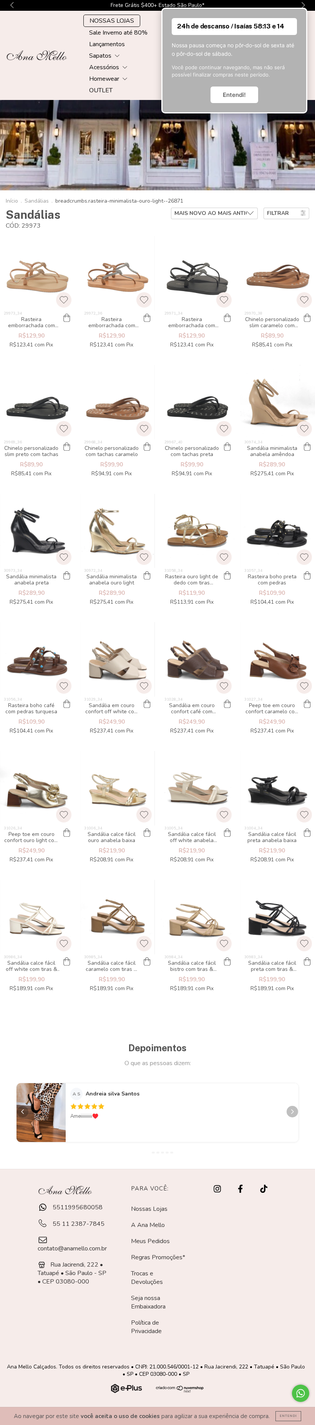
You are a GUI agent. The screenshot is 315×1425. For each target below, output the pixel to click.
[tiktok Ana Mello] (264, 1189)
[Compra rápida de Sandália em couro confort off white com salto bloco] (147, 704)
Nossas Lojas (149, 1209)
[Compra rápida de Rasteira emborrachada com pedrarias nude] (67, 318)
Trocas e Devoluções (147, 1277)
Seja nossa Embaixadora (148, 1302)
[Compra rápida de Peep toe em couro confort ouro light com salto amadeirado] (67, 833)
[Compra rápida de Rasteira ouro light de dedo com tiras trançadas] (227, 575)
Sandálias (37, 201)
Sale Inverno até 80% (118, 32)
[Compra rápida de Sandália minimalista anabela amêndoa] (307, 447)
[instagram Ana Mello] (218, 1189)
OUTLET (101, 90)
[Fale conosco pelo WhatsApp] (300, 1393)
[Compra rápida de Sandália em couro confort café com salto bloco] (227, 704)
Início (12, 201)
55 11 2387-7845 (77, 1224)
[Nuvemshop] (127, 1391)
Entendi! (234, 94)
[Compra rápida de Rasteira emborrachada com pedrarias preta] (227, 318)
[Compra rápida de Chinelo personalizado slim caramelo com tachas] (307, 318)
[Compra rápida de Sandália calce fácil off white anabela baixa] (227, 833)
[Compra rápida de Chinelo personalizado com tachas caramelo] (147, 447)
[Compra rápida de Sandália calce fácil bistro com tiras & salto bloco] (227, 962)
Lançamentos (107, 44)
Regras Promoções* (158, 1257)
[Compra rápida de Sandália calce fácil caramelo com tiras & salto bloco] (147, 962)
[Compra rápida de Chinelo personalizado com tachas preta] (227, 447)
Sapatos (101, 56)
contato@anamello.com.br (72, 1248)
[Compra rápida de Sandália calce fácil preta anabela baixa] (307, 833)
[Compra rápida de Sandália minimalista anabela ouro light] (147, 575)
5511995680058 (77, 1207)
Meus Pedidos (150, 1241)
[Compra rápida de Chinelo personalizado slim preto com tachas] (67, 447)
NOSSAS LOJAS (112, 21)
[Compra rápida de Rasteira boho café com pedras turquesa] (67, 704)
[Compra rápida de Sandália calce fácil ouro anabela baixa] (147, 833)
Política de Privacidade (146, 1326)
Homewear (105, 79)
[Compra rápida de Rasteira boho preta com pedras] (307, 575)
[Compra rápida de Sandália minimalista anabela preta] (67, 575)
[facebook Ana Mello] (241, 1189)
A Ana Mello (148, 1225)
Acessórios (105, 67)
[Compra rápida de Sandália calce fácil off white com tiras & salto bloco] (67, 962)
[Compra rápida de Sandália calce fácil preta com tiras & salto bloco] (307, 962)
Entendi (288, 1416)
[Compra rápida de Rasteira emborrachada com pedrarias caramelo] (147, 318)
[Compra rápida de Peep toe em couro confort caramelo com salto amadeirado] (307, 704)
